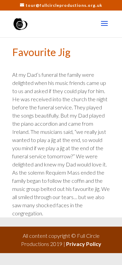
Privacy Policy (83, 244)
